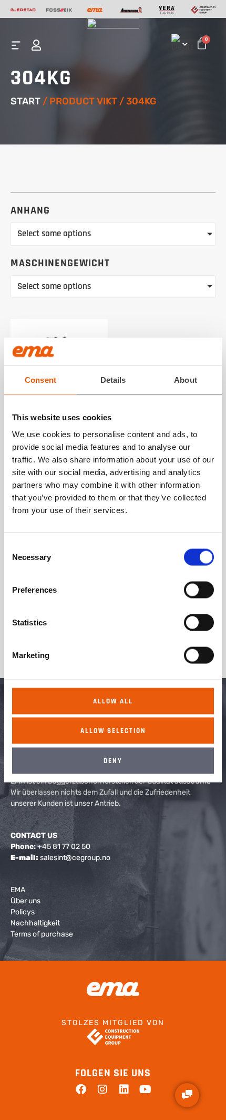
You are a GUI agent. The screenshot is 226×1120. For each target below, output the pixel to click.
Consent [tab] (40, 379)
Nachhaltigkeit (35, 923)
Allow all (113, 701)
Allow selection (113, 731)
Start (25, 101)
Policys (23, 911)
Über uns (25, 900)
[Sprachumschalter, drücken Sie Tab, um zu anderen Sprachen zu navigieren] (180, 42)
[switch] (199, 589)
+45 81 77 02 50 (63, 846)
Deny (113, 760)
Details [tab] (113, 379)
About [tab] (185, 379)
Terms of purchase (42, 934)
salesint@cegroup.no (75, 857)
